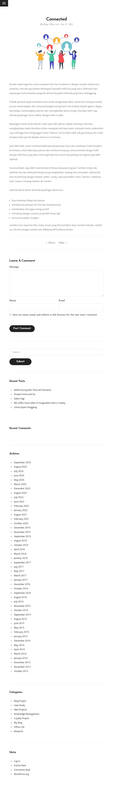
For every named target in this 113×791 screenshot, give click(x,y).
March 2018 (20, 553)
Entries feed (20, 765)
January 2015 (21, 636)
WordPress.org (21, 774)
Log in (17, 761)
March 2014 (20, 653)
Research (18, 731)
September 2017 (22, 562)
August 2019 (20, 540)
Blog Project (20, 700)
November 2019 (22, 531)
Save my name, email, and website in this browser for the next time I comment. (55, 315)
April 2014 (19, 649)
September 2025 (22, 462)
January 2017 (21, 579)
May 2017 (19, 570)
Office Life (54, 24)
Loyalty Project (21, 718)
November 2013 (22, 666)
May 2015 (19, 627)
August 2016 (20, 597)
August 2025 (20, 466)
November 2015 (22, 605)
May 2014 (19, 645)
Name (12, 301)
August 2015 (20, 618)
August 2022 (20, 492)
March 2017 (20, 575)
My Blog (44, 24)
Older (62, 243)
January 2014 (21, 658)
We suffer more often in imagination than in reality (39, 402)
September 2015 (22, 614)
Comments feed (22, 769)
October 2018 (21, 544)
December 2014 (22, 640)
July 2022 (19, 497)
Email (62, 301)
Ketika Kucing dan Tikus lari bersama (32, 389)
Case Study (19, 705)
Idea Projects (20, 709)
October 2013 (21, 671)
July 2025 (19, 471)
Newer (51, 243)
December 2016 (22, 584)
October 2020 (21, 523)
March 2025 (20, 484)
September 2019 (22, 536)
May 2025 (19, 479)
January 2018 (21, 557)
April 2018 (19, 549)
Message (14, 267)
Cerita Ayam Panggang (25, 407)
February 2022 (21, 505)
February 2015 (21, 631)
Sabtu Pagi (19, 398)
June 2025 (19, 475)
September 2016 (22, 592)
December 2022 (22, 488)
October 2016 (21, 588)
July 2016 (19, 601)
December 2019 (22, 527)
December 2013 (22, 662)
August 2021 (20, 514)
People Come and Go (24, 394)
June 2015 (19, 623)
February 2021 (21, 518)
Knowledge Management (26, 713)
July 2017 (19, 566)
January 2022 (21, 510)
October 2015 (21, 610)
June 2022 (19, 501)
